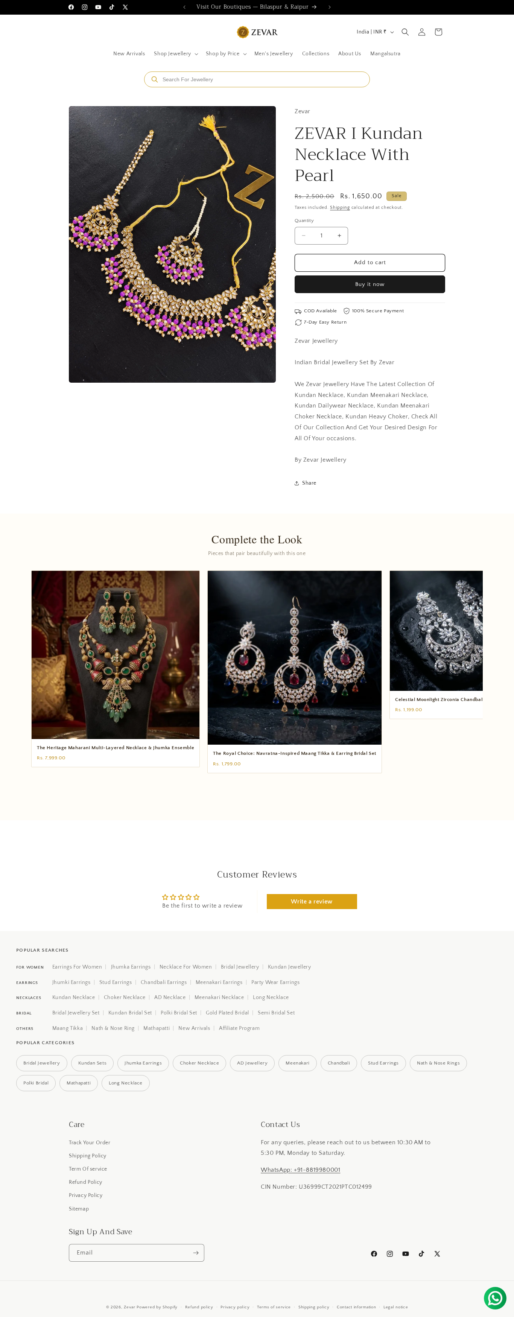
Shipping (340, 207)
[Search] (154, 79)
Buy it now (370, 284)
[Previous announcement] (184, 7)
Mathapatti (156, 1028)
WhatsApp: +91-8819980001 (300, 1169)
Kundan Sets (92, 1063)
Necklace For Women (186, 967)
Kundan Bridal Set (130, 1013)
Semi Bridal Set (276, 1013)
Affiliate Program (239, 1028)
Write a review (311, 901)
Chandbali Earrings (164, 982)
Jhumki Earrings (71, 982)
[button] (175, 54)
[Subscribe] (195, 1253)
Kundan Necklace (73, 998)
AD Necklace (170, 998)
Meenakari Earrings (219, 982)
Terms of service (274, 1307)
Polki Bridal (36, 1083)
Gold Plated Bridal (227, 1013)
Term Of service (88, 1169)
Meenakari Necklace (219, 998)
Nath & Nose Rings (438, 1063)
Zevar (129, 1307)
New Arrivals (194, 1028)
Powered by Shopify (157, 1307)
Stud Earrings (115, 982)
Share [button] (309, 483)
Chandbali (339, 1063)
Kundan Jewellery (289, 967)
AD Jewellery (252, 1063)
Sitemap (79, 1209)
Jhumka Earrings (131, 967)
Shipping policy (314, 1307)
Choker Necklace (125, 998)
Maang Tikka (67, 1028)
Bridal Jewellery (240, 967)
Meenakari (297, 1063)
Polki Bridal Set (179, 1013)
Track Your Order (90, 1143)
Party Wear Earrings (275, 982)
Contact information (356, 1307)
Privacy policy (235, 1307)
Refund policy (199, 1307)
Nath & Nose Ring (113, 1028)
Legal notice (395, 1307)
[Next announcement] (329, 7)
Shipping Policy (87, 1156)
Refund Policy (85, 1182)
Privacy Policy (85, 1195)
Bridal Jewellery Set (76, 1013)
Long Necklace (271, 998)
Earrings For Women (77, 967)
